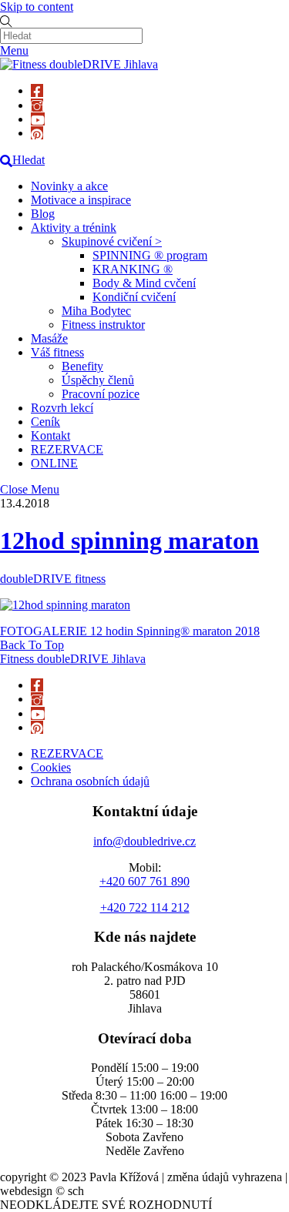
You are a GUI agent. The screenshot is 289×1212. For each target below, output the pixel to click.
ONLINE (54, 463)
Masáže (49, 338)
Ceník (45, 421)
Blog (43, 213)
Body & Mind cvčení (144, 283)
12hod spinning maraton (129, 540)
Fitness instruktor (103, 324)
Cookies (51, 767)
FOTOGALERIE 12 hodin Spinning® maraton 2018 (130, 631)
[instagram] (37, 105)
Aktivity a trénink (73, 227)
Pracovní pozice (100, 393)
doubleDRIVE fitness (53, 578)
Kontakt (50, 435)
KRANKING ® (132, 269)
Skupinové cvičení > (112, 241)
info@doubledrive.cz (144, 841)
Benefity (82, 366)
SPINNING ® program (149, 255)
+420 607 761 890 (144, 881)
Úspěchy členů (98, 380)
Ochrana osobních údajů (90, 781)
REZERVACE (67, 449)
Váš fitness (57, 352)
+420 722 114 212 (145, 907)
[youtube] (38, 119)
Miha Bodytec (96, 310)
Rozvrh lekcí (62, 407)
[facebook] (37, 90)
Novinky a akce (69, 186)
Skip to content (36, 6)
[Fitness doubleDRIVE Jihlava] (79, 64)
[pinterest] (37, 132)
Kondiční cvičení (134, 296)
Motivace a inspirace (81, 199)
